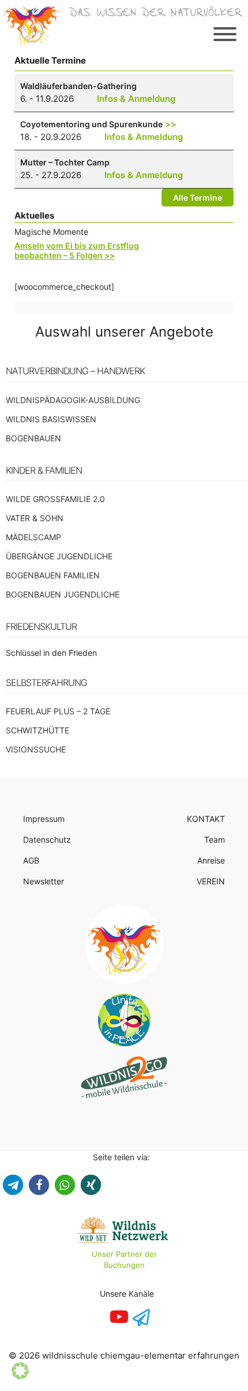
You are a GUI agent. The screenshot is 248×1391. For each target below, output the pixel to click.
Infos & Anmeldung (136, 98)
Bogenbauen (33, 438)
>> (170, 124)
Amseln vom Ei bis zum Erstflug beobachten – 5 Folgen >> (76, 250)
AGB (31, 860)
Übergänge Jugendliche (59, 556)
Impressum (44, 819)
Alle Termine (197, 197)
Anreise (211, 860)
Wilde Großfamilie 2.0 (55, 499)
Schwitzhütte (37, 730)
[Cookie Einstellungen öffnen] (20, 1376)
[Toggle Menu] (224, 34)
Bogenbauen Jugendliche (62, 594)
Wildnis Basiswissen (51, 419)
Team (214, 839)
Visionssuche (36, 749)
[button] (13, 1185)
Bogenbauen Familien (53, 575)
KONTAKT (206, 819)
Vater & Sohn (34, 518)
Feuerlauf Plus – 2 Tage (58, 711)
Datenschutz (47, 839)
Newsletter (43, 881)
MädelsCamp (33, 537)
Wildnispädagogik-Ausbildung (73, 400)
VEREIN (211, 881)
